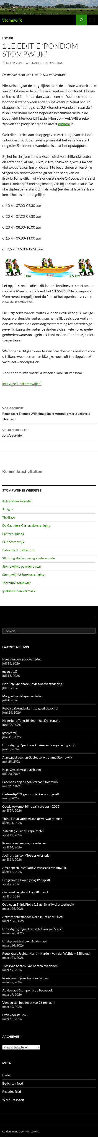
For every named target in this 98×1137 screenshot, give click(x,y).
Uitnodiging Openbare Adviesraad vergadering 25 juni (40, 745)
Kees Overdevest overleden (21, 769)
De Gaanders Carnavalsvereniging (26, 525)
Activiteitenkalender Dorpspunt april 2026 (32, 917)
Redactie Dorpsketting (46, 62)
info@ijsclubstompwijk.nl (21, 383)
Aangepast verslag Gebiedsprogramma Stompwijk (37, 757)
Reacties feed (11, 1091)
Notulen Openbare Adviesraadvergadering (32, 684)
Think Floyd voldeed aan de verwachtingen (32, 819)
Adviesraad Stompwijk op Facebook (27, 990)
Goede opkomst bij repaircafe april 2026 (30, 806)
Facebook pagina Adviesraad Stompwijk (30, 782)
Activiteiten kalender (17, 501)
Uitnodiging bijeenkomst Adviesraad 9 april (32, 929)
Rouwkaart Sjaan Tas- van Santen (25, 978)
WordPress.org (13, 1100)
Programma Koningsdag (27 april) (26, 880)
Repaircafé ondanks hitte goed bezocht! (30, 708)
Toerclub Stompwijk (16, 583)
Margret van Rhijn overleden (22, 696)
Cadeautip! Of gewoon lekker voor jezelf (30, 794)
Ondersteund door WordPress (20, 1131)
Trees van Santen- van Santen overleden (30, 966)
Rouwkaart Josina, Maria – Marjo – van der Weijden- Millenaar (46, 953)
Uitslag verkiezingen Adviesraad (24, 941)
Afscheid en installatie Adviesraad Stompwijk (34, 868)
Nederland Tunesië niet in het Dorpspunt (31, 720)
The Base (8, 517)
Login (6, 1075)
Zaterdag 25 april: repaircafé (22, 831)
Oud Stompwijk (13, 542)
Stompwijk (12, 19)
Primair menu (92, 20)
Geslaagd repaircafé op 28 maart (25, 892)
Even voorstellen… (15, 1015)
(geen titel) (9, 671)
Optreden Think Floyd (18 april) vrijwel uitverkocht (38, 904)
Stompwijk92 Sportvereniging (23, 574)
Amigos (7, 509)
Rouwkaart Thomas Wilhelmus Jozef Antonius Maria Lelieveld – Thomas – (47, 413)
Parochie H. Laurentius (18, 550)
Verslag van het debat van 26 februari (28, 1002)
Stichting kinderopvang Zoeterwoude (28, 558)
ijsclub (7, 38)
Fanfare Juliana (13, 534)
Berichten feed (12, 1083)
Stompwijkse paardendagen (21, 566)
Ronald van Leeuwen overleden (24, 843)
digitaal (64, 123)
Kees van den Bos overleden (21, 659)
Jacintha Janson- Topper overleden (26, 855)
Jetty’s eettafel (15, 432)
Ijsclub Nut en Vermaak (18, 591)
